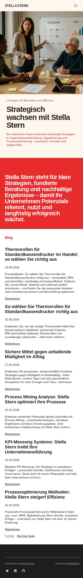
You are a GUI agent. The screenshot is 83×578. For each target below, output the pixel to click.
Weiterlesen (12, 298)
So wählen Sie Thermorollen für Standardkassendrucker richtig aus (41, 309)
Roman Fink (28, 563)
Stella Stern (16, 5)
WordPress (74, 563)
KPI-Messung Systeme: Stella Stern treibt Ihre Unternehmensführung (35, 447)
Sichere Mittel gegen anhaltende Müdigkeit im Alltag (38, 354)
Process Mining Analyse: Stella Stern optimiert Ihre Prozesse (37, 399)
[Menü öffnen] (75, 5)
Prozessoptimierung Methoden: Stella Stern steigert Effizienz (37, 495)
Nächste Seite (26, 536)
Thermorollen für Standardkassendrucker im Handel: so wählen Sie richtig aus (41, 254)
